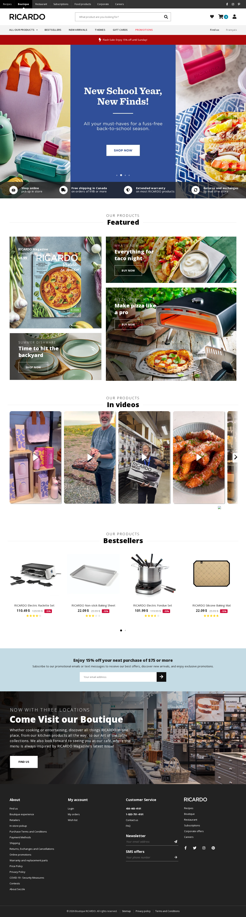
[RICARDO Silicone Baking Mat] (212, 574)
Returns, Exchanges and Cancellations (32, 849)
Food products (83, 4)
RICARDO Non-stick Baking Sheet (93, 605)
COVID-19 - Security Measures (27, 877)
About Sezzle (17, 889)
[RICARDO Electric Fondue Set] (152, 574)
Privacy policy (143, 911)
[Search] (166, 16)
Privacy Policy (17, 872)
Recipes (7, 4)
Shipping (15, 843)
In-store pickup (18, 826)
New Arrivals (78, 29)
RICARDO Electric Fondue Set (152, 605)
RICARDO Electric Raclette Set (34, 605)
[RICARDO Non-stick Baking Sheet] (93, 574)
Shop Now (33, 367)
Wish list (72, 820)
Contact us (132, 820)
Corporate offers (194, 831)
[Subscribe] (161, 677)
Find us (214, 29)
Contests (15, 883)
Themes (100, 29)
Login (71, 808)
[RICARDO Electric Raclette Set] (34, 574)
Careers (119, 4)
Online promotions (20, 854)
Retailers (15, 820)
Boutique (23, 4)
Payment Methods (20, 837)
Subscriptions (60, 4)
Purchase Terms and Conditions (28, 831)
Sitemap (126, 911)
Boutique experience (22, 814)
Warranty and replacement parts (29, 860)
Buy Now (128, 270)
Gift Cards (120, 29)
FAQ (128, 826)
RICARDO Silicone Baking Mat (211, 605)
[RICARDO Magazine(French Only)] (55, 282)
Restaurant (41, 4)
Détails (25, 190)
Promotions (144, 29)
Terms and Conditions (167, 911)
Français (231, 29)
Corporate (103, 4)
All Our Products (21, 29)
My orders (74, 814)
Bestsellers (53, 29)
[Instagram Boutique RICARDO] (204, 848)
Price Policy (16, 866)
